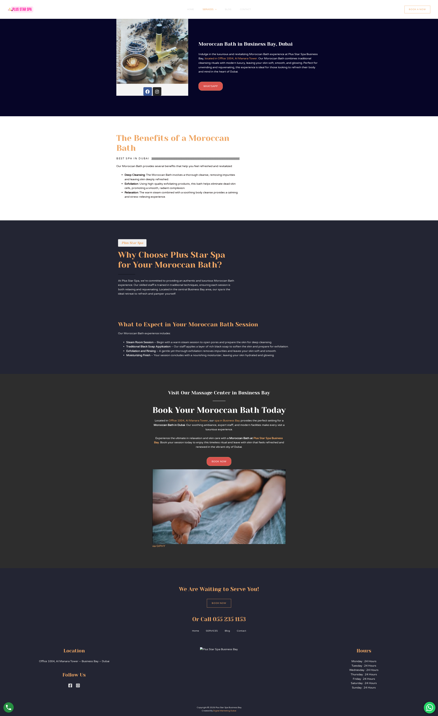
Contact (245, 9)
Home (190, 9)
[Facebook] (147, 91)
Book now (219, 603)
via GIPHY (158, 546)
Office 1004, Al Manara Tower (188, 420)
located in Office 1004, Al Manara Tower (231, 58)
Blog (228, 9)
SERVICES (208, 9)
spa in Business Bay (227, 420)
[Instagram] (157, 91)
